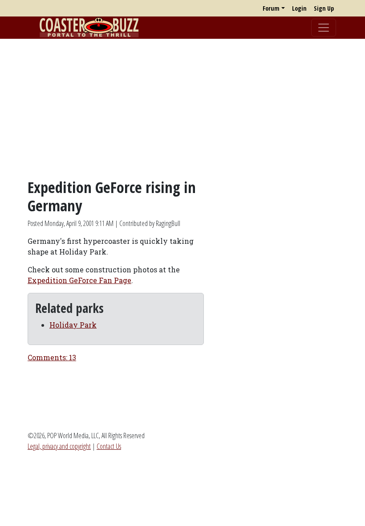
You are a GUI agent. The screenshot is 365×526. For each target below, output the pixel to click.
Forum (271, 8)
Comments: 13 (52, 357)
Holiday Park (73, 324)
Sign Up (324, 8)
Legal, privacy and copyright (59, 446)
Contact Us (109, 446)
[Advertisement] (182, 108)
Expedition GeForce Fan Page (79, 280)
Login (299, 8)
